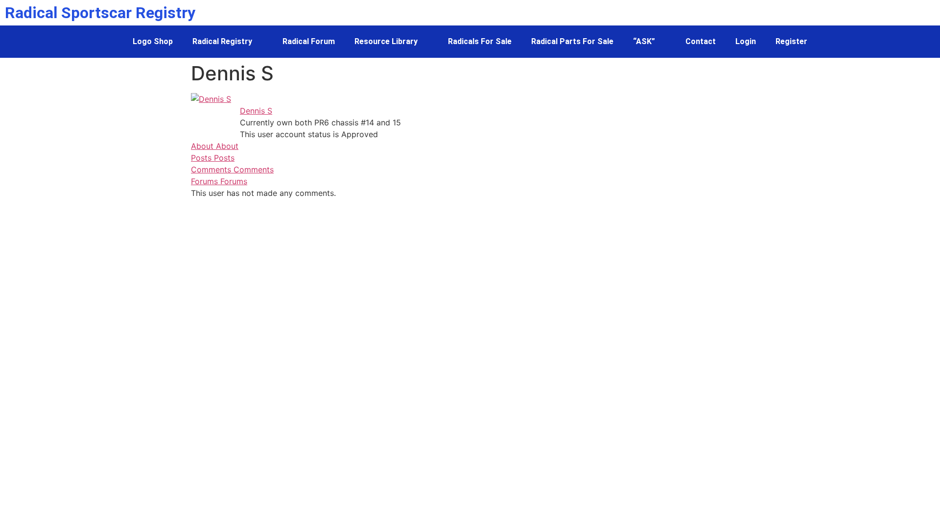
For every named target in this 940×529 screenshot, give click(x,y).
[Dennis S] (211, 99)
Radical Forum (308, 41)
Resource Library (386, 41)
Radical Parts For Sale (572, 41)
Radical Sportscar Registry (100, 12)
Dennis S (256, 111)
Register (791, 41)
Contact (700, 41)
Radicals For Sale (480, 41)
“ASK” (644, 41)
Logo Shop (153, 41)
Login (745, 41)
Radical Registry (222, 41)
